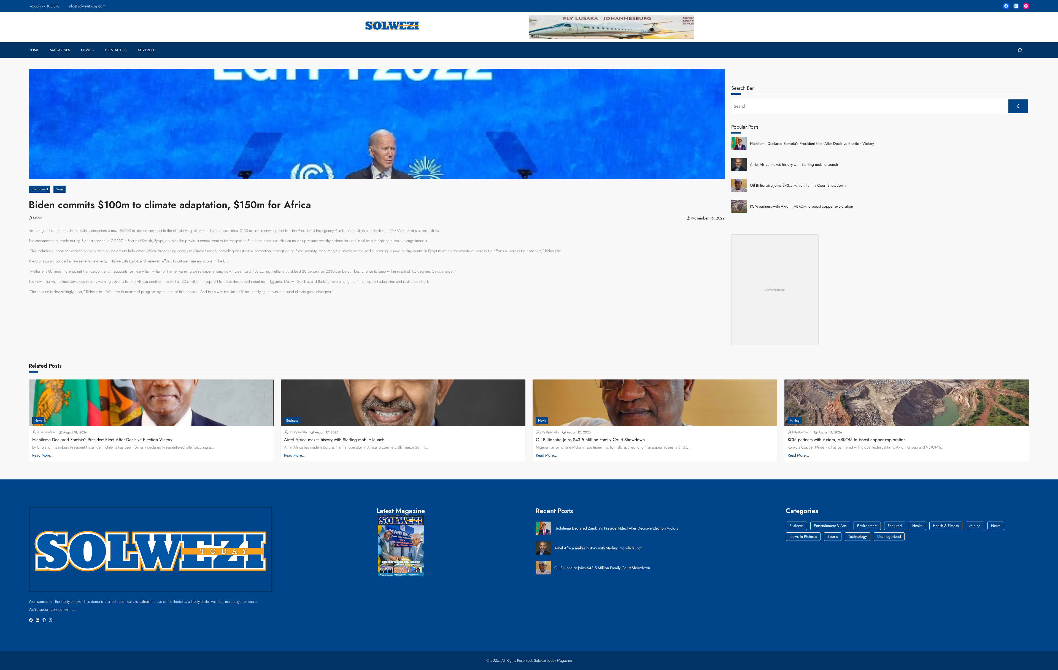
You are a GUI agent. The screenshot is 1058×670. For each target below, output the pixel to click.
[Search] (1018, 106)
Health (917, 525)
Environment (39, 189)
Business (292, 420)
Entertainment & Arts (830, 525)
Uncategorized (889, 536)
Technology (857, 536)
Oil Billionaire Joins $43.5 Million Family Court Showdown (798, 185)
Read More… (43, 455)
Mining (795, 420)
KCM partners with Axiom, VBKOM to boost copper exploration (801, 206)
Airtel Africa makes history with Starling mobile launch (794, 164)
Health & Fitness (946, 525)
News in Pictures (803, 536)
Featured (895, 525)
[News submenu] (93, 50)
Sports (832, 536)
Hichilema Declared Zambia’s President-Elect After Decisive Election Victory (812, 143)
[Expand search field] (1019, 50)
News (59, 189)
